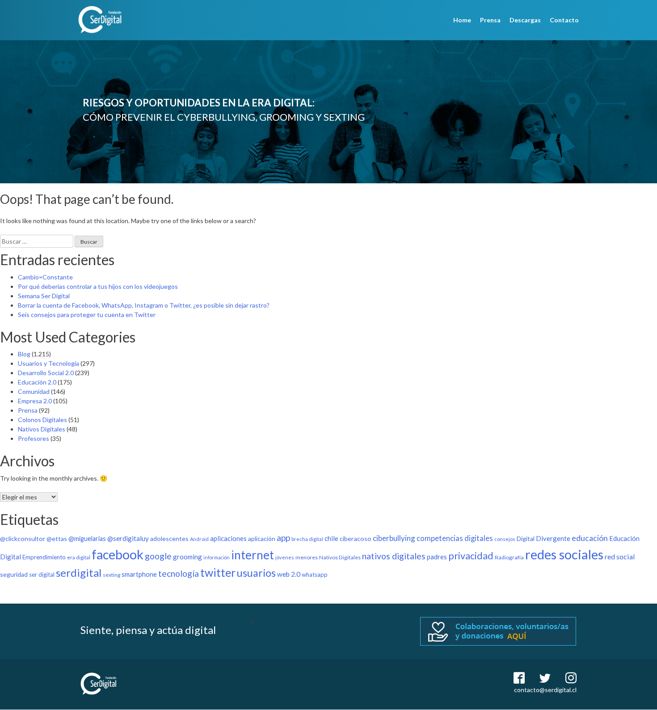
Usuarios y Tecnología (48, 363)
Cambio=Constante (45, 277)
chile (331, 538)
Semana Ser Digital (44, 296)
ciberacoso (355, 538)
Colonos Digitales (42, 419)
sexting (111, 574)
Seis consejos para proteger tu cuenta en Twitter (87, 314)
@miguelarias (87, 538)
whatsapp (315, 574)
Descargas (525, 20)
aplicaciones (228, 538)
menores (306, 557)
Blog (24, 354)
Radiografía (509, 557)
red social (620, 556)
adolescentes (169, 538)
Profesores (33, 438)
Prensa (490, 20)
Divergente (553, 538)
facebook (117, 554)
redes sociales (564, 554)
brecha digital (307, 539)
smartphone (139, 574)
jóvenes (284, 557)
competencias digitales (455, 538)
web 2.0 (288, 574)
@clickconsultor (22, 538)
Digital (526, 538)
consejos (504, 539)
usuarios (256, 572)
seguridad (14, 574)
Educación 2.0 (37, 382)
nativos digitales (393, 556)
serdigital (78, 572)
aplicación (261, 538)
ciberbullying (394, 538)
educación (590, 538)
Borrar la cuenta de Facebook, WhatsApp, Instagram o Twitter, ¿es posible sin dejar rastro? (144, 305)
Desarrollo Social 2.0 (46, 372)
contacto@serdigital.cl (545, 689)
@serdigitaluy (128, 538)
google (158, 556)
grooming (187, 557)
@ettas (56, 538)
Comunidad (34, 391)
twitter (218, 572)
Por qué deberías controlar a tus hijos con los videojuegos (98, 286)
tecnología (178, 573)
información (216, 557)
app (283, 537)
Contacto (564, 20)
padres (437, 557)
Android (199, 539)
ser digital (42, 574)
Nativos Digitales (41, 429)
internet (252, 555)
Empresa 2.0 (35, 401)
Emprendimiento (44, 557)
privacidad (470, 556)
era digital (78, 557)
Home (462, 20)
